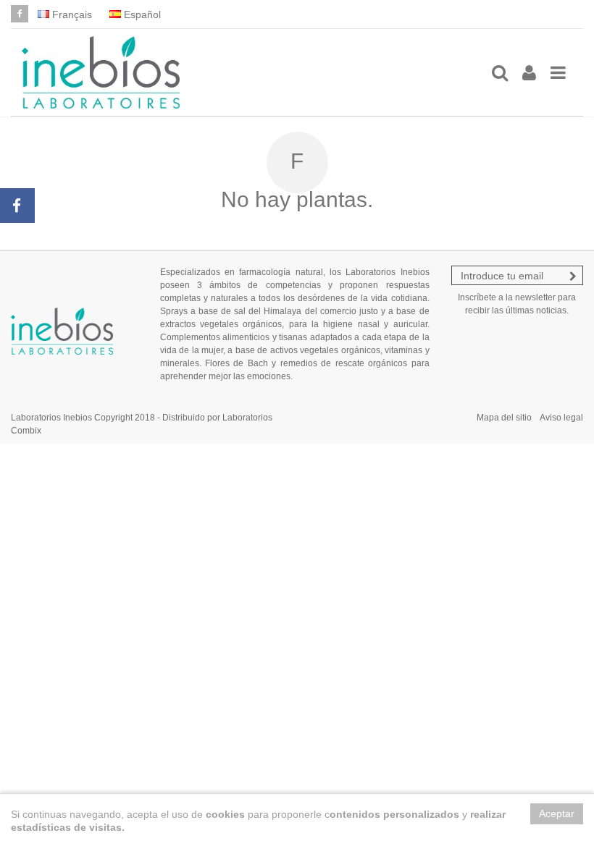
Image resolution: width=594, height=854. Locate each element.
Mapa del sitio (504, 418)
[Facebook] (19, 13)
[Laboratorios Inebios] (250, 72)
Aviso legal (561, 418)
